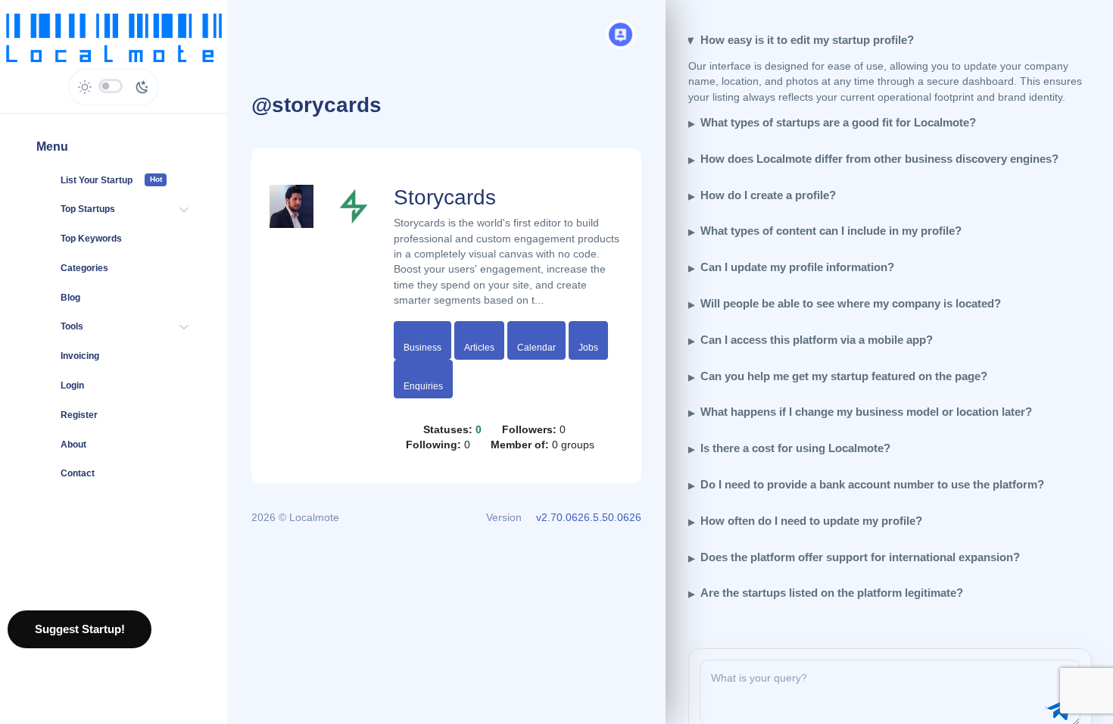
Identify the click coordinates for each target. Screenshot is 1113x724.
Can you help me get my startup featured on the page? (843, 376)
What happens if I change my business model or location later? (866, 411)
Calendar (536, 347)
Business (422, 347)
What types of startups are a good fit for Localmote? (838, 122)
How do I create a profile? (768, 195)
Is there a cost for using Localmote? (795, 448)
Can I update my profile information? (797, 267)
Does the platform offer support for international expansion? (860, 557)
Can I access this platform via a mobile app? (816, 339)
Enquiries (423, 386)
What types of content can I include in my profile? (831, 230)
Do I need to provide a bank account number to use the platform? (872, 484)
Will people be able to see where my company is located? (850, 303)
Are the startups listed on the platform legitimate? (831, 592)
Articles (479, 347)
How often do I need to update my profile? (811, 520)
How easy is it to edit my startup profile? (807, 39)
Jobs (588, 347)
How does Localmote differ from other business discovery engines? (879, 158)
